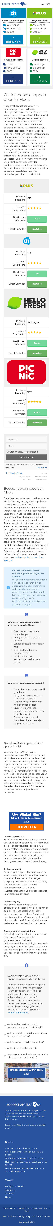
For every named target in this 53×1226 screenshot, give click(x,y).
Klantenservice (9, 1216)
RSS (38, 467)
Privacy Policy (24, 1216)
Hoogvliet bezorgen (18, 1012)
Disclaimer (36, 1216)
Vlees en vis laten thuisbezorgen (21, 1148)
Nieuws (8, 1197)
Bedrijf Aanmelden (14, 1186)
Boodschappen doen (12, 1208)
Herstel (44, 467)
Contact (46, 1216)
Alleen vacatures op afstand (23, 452)
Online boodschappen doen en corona (24, 1158)
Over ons (9, 1193)
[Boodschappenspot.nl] (14, 4)
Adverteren (10, 1190)
